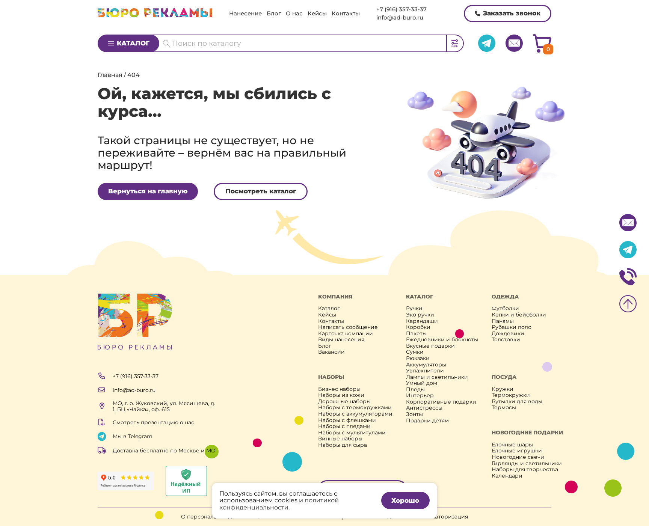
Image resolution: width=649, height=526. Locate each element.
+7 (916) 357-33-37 (401, 9)
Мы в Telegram (132, 436)
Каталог (133, 43)
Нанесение (245, 13)
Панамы (503, 321)
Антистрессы (424, 408)
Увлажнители (425, 371)
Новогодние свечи (518, 457)
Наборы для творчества (525, 469)
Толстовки (506, 339)
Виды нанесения (341, 339)
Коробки (418, 327)
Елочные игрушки (517, 451)
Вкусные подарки (430, 346)
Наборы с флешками (347, 420)
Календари (507, 476)
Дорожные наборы (344, 401)
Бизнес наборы (339, 389)
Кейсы (317, 13)
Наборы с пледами (344, 426)
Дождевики (508, 333)
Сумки (415, 352)
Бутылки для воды (517, 401)
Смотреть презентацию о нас (153, 422)
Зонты (414, 414)
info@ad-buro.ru (399, 17)
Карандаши (422, 321)
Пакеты (416, 333)
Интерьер (420, 395)
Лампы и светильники (437, 377)
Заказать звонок (511, 13)
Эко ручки (420, 315)
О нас (294, 13)
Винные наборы (340, 439)
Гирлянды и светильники (527, 463)
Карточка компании (345, 333)
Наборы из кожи (341, 395)
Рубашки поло (511, 327)
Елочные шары (512, 445)
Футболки (505, 308)
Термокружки (511, 395)
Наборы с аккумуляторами (355, 414)
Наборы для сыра (342, 445)
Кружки (502, 389)
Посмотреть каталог (260, 191)
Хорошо (405, 500)
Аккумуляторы (426, 365)
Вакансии (331, 352)
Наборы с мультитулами (352, 433)
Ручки (414, 308)
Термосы (504, 407)
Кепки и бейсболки (519, 315)
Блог (274, 13)
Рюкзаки (418, 358)
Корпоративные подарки (441, 402)
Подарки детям (427, 420)
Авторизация (449, 517)
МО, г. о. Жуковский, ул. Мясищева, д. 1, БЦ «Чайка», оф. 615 (164, 406)
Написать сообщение (348, 327)
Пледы (415, 389)
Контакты (346, 13)
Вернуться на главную (148, 191)
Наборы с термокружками (355, 407)
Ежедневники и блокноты (442, 339)
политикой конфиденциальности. (279, 504)
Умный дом (421, 383)
